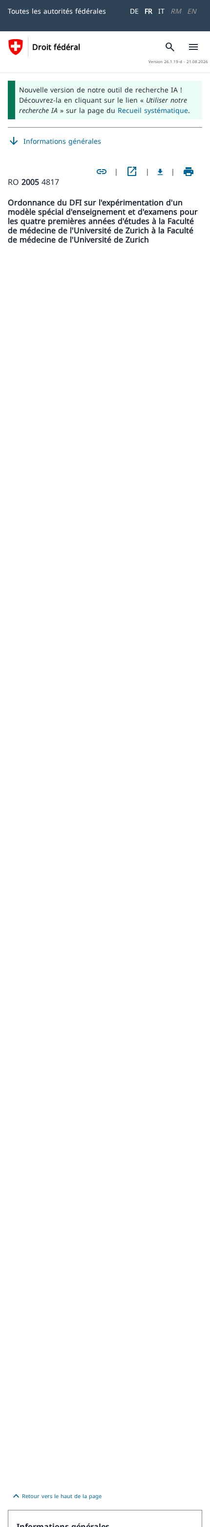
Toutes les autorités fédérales (57, 11)
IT (161, 11)
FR (148, 11)
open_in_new (132, 171)
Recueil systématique (153, 110)
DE (134, 11)
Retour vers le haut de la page (56, 1496)
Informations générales (54, 141)
